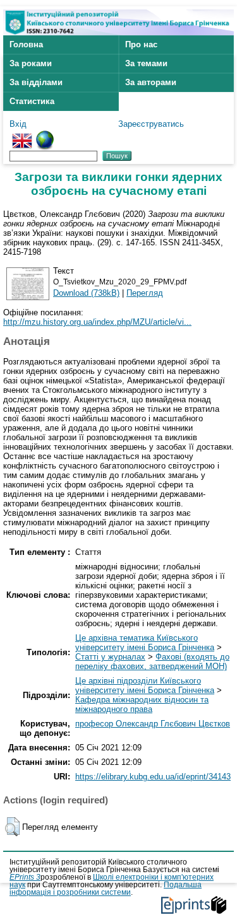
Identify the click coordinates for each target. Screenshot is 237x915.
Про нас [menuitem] (141, 44)
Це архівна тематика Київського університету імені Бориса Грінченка (144, 642)
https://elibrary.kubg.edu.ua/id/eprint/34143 (153, 776)
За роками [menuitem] (30, 63)
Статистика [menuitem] (31, 101)
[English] (22, 135)
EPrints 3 (24, 877)
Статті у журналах (110, 656)
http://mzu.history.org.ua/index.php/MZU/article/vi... (97, 322)
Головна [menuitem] (26, 44)
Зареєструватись (151, 124)
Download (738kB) (86, 293)
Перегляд (144, 293)
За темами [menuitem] (146, 63)
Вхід (18, 124)
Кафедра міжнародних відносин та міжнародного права (142, 704)
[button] (12, 826)
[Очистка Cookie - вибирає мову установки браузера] (45, 135)
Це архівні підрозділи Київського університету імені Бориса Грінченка (144, 685)
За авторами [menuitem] (150, 82)
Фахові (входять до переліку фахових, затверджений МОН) (152, 661)
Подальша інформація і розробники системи (105, 888)
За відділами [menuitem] (36, 82)
